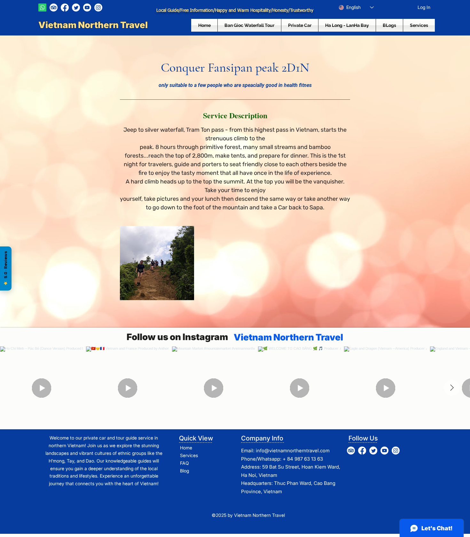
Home (186, 447)
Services (189, 455)
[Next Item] (452, 388)
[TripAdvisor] (54, 8)
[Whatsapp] (42, 8)
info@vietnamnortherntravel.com (293, 450)
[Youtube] (87, 8)
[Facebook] (65, 8)
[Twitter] (76, 8)
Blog (184, 470)
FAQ (184, 463)
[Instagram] (98, 8)
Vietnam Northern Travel (93, 24)
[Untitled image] (157, 263)
